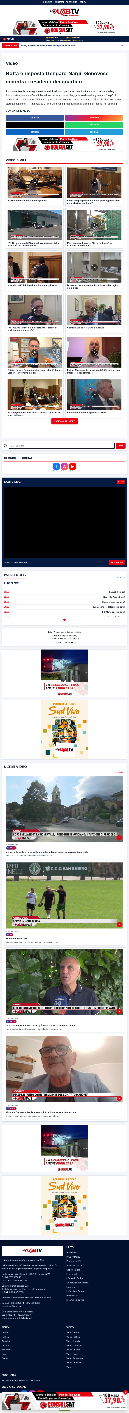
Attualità (6, 1341)
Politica (5, 1337)
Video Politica (73, 1337)
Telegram (94, 132)
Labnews (70, 1287)
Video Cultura (73, 1349)
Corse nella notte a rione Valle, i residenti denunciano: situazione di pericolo (47, 852)
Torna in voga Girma (17, 938)
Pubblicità (71, 2)
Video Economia (74, 1345)
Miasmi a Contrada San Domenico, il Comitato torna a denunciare (41, 1112)
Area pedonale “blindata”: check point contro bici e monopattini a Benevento (58, 45)
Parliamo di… (73, 1295)
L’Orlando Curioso (75, 1278)
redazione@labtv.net (12, 1306)
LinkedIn (35, 132)
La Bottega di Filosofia (77, 1282)
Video (69, 1367)
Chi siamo (47, 2)
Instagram (94, 117)
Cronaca (6, 1332)
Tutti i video (120, 773)
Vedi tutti (120, 577)
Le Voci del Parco (75, 1291)
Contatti (59, 2)
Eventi (5, 1358)
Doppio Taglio (73, 1269)
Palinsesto (71, 1252)
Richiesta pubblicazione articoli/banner (21, 1380)
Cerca (83, 2)
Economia (7, 1349)
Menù (9, 39)
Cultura (5, 1345)
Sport (4, 1354)
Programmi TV (73, 1261)
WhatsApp (94, 125)
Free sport (71, 1274)
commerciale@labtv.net (20, 1318)
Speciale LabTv (74, 1265)
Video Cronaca (73, 1332)
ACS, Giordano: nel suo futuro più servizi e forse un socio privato (41, 1025)
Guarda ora (117, 562)
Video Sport (72, 1354)
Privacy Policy (73, 1257)
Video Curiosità (73, 1362)
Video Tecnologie (74, 1358)
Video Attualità (73, 1341)
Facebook (35, 117)
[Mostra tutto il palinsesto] (64, 620)
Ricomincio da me (75, 1300)
